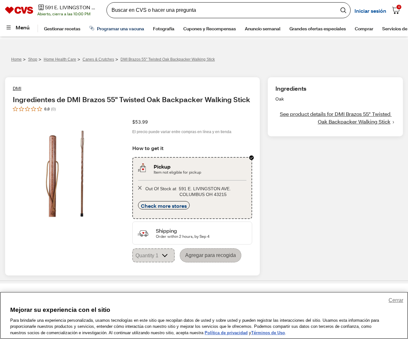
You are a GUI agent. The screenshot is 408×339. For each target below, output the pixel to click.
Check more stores (164, 205)
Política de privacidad (226, 332)
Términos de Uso (268, 332)
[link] (335, 118)
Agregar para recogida (210, 255)
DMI (17, 88)
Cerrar (396, 300)
